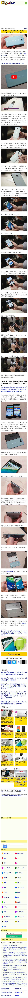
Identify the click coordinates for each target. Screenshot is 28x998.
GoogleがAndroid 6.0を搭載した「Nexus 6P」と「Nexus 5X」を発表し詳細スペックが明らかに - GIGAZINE (13, 686)
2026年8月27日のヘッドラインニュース (13, 981)
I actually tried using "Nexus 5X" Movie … (11, 795)
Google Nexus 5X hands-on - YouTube (12, 63)
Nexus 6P (10, 571)
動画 (20, 790)
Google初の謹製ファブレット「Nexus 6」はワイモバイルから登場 (21, 719)
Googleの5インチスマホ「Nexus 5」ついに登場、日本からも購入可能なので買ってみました (21, 735)
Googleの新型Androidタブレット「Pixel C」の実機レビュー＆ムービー (7, 780)
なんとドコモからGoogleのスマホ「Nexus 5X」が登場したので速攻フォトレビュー (21, 748)
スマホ (25, 28)
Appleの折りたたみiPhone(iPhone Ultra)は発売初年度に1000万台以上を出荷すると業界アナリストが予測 (15, 949)
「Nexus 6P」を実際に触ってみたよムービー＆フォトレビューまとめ (7, 735)
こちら (22, 942)
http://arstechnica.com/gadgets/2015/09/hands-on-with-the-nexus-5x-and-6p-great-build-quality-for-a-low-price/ (14, 389)
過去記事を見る (14, 936)
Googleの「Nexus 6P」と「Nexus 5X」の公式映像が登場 (21, 763)
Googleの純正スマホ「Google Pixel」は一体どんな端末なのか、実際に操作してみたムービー (7, 763)
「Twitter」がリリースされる (10, 945)
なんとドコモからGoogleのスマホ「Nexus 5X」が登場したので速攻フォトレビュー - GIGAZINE (14, 633)
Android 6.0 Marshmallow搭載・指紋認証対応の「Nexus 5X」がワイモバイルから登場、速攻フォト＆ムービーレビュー (7, 720)
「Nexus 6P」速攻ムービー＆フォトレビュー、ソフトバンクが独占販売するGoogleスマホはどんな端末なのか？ (7, 749)
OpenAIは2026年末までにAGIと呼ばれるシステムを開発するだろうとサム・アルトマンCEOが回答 (15, 974)
